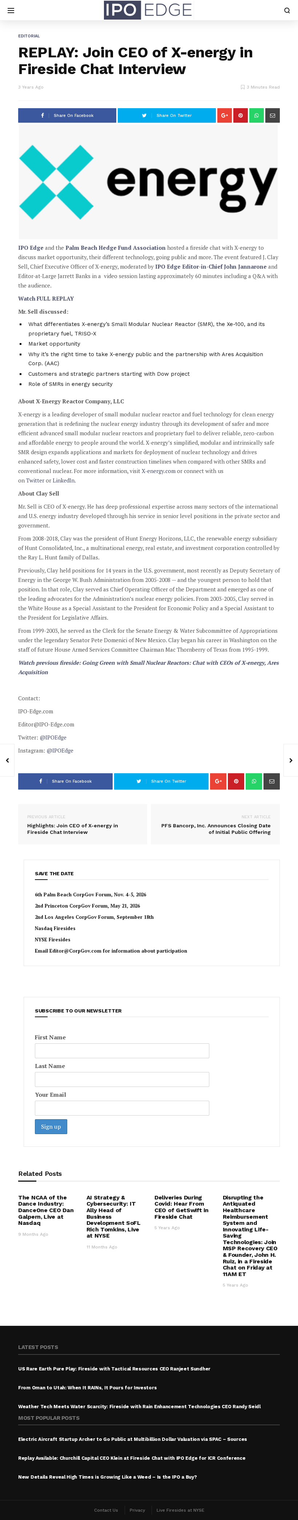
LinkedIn (63, 480)
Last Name (50, 1066)
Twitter (35, 480)
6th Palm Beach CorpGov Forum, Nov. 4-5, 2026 (90, 894)
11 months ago (101, 1247)
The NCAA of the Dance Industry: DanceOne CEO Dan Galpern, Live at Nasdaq (45, 1210)
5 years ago (167, 1227)
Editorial (29, 36)
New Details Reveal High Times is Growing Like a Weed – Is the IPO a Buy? (107, 1477)
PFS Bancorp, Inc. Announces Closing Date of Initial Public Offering (216, 825)
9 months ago (33, 1234)
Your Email (50, 1095)
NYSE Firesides (53, 939)
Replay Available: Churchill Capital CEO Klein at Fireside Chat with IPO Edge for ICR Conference (132, 1458)
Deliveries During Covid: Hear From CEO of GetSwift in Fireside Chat (181, 1207)
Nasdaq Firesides (55, 928)
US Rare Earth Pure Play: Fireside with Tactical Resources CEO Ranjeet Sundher (114, 1369)
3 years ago (31, 87)
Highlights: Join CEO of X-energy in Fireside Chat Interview (72, 825)
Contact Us (106, 1510)
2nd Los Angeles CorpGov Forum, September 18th (94, 917)
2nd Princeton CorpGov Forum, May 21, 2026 (87, 905)
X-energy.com (159, 470)
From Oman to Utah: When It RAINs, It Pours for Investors (87, 1387)
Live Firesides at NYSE (180, 1510)
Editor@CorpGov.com (75, 951)
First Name (50, 1037)
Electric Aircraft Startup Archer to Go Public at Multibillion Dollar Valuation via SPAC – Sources (132, 1439)
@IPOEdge (53, 737)
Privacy (137, 1510)
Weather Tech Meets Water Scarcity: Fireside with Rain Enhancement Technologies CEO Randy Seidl (139, 1406)
